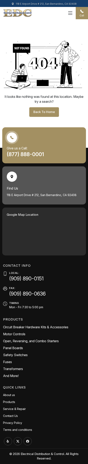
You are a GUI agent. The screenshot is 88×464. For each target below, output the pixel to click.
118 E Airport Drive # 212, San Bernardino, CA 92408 (46, 3)
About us (9, 395)
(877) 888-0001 (26, 154)
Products (9, 402)
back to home (44, 112)
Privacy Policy (12, 422)
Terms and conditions (17, 429)
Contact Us (10, 416)
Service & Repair (14, 409)
